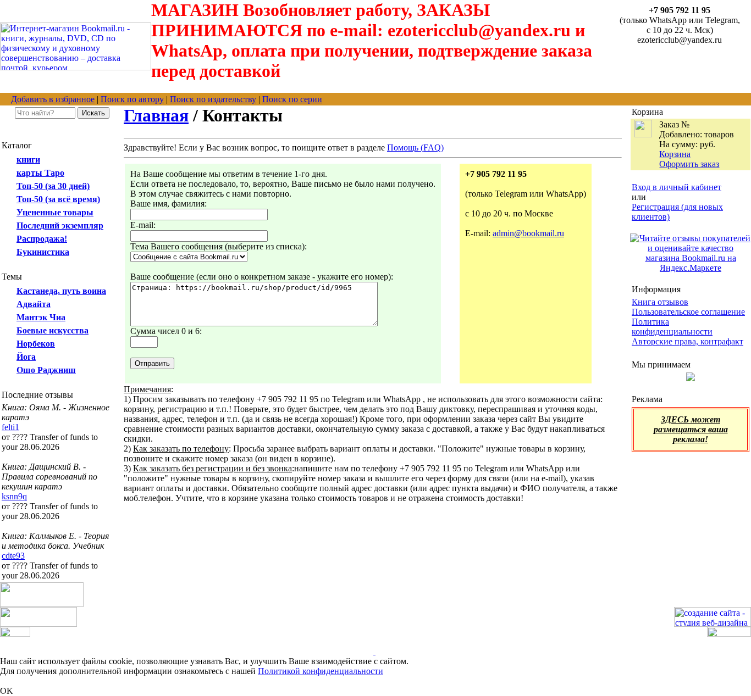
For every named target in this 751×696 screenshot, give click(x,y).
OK (6, 690)
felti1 (10, 427)
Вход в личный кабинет (676, 187)
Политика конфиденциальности (672, 326)
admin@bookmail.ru (528, 233)
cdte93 (13, 555)
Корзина (675, 154)
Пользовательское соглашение (688, 311)
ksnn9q (14, 496)
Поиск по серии (292, 99)
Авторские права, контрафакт (687, 341)
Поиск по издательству (213, 99)
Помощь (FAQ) (415, 147)
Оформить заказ (689, 164)
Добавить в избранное (53, 99)
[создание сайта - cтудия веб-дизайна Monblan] (712, 623)
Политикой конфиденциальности (320, 671)
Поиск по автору (132, 99)
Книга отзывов (660, 302)
